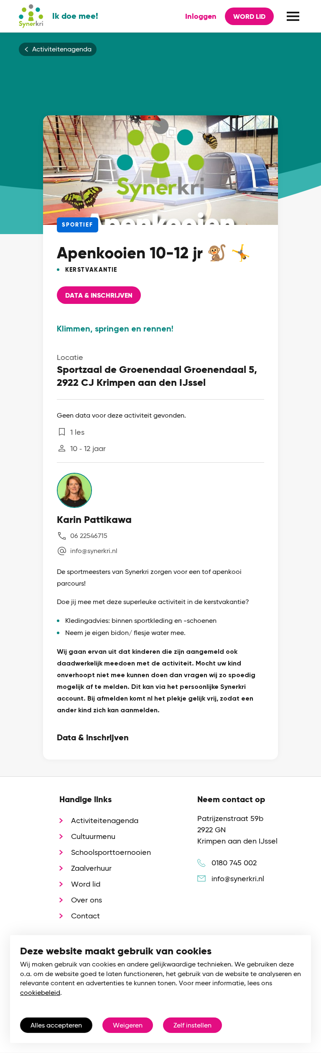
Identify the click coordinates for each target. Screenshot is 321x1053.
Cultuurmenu (93, 836)
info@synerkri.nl (93, 551)
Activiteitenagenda (62, 49)
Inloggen (201, 16)
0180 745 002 (234, 862)
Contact (85, 915)
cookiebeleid (40, 993)
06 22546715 (88, 536)
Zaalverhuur (91, 868)
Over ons (86, 899)
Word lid (249, 16)
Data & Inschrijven (98, 295)
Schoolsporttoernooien (111, 852)
